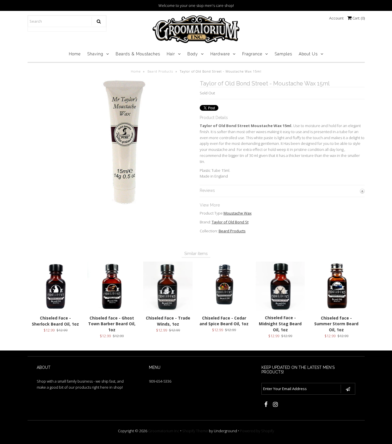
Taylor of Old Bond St (230, 222)
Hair (171, 54)
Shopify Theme (195, 430)
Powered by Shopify (257, 430)
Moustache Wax (238, 213)
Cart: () (358, 18)
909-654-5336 (160, 381)
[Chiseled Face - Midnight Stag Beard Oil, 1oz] (280, 309)
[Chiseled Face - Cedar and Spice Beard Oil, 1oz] (224, 309)
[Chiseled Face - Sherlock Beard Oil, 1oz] (55, 309)
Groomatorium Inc (163, 430)
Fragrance (252, 54)
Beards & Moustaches (138, 54)
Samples (283, 54)
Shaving (95, 54)
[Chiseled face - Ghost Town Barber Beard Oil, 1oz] (111, 309)
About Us (308, 54)
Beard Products (160, 71)
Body (192, 54)
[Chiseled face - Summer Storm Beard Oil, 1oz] (336, 309)
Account (336, 18)
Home (75, 54)
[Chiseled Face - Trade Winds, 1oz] (167, 309)
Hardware (220, 54)
